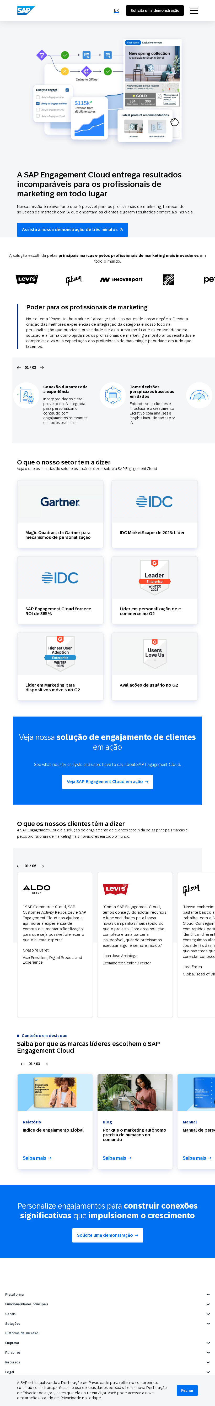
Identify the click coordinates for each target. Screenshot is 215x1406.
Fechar (187, 1390)
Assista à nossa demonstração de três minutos (70, 229)
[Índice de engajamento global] (55, 1092)
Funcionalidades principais (26, 1304)
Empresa (12, 1343)
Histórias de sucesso (21, 1333)
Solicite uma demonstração (105, 1235)
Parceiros (13, 1352)
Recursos (12, 1362)
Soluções (12, 1324)
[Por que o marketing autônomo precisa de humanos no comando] (135, 1092)
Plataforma (14, 1294)
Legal (9, 1372)
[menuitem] (116, 10)
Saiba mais (34, 1158)
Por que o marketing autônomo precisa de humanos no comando (134, 1135)
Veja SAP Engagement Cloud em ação (105, 781)
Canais (10, 1314)
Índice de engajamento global (53, 1130)
